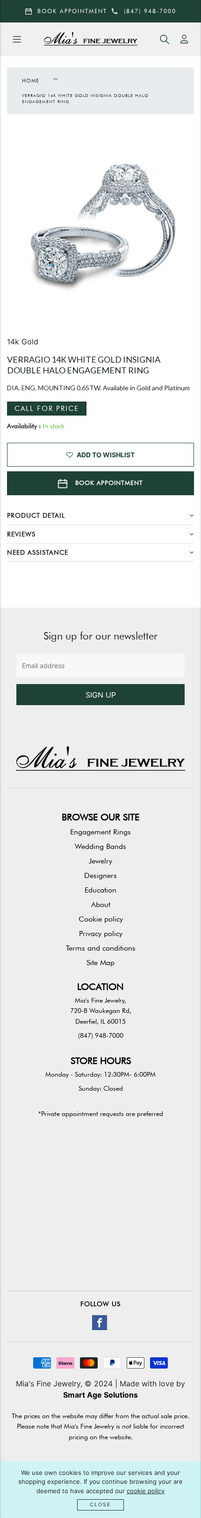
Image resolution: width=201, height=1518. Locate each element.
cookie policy (146, 1491)
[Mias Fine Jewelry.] (91, 39)
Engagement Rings (100, 831)
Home (30, 80)
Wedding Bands (100, 846)
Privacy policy (100, 933)
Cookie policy (101, 919)
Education (100, 890)
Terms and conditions (101, 948)
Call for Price (46, 408)
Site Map (100, 962)
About (100, 904)
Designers (100, 875)
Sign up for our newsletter (100, 636)
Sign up (101, 694)
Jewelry (100, 860)
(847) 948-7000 (100, 1035)
